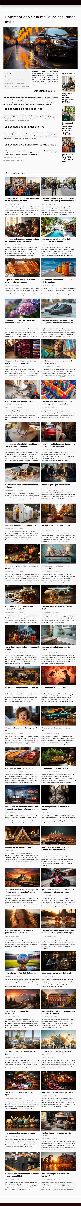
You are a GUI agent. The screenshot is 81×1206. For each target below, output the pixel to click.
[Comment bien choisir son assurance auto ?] (58, 716)
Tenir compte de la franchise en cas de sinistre (16, 86)
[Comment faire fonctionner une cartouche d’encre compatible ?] (22, 1161)
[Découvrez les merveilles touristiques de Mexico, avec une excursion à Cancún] (22, 878)
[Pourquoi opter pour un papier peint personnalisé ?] (58, 554)
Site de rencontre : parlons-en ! (53, 688)
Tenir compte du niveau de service (13, 80)
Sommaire (9, 73)
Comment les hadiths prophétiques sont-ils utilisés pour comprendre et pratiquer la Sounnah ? (58, 932)
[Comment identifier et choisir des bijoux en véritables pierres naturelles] (22, 432)
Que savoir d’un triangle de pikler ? (19, 847)
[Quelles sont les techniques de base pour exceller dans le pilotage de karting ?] (58, 878)
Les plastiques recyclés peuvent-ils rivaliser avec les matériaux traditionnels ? (68, 98)
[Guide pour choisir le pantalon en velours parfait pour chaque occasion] (22, 349)
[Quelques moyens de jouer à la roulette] (58, 1080)
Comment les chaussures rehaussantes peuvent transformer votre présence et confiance (57, 322)
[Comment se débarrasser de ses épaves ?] (22, 675)
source (46, 101)
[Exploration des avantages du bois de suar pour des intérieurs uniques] (22, 267)
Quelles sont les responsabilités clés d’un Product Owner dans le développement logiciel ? (21, 809)
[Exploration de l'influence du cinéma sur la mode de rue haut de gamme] (58, 432)
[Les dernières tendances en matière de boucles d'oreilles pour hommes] (58, 349)
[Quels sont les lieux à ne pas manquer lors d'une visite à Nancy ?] (58, 999)
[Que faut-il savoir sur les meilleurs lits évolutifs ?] (58, 1121)
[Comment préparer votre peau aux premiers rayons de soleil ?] (22, 918)
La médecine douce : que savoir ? (54, 768)
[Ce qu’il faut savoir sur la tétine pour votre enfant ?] (22, 716)
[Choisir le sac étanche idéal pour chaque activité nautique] (58, 267)
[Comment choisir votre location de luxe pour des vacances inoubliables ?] (58, 227)
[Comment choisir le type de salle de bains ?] (58, 635)
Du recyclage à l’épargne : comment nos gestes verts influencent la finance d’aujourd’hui (67, 128)
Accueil (5, 9)
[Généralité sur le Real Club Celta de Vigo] (22, 961)
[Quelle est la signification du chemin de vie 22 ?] (22, 999)
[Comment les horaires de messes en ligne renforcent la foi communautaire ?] (22, 227)
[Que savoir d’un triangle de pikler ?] (22, 835)
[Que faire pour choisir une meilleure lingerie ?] (58, 794)
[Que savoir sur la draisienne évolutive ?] (22, 1121)
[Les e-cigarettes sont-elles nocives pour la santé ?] (22, 635)
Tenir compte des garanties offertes (14, 83)
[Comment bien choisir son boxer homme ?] (22, 756)
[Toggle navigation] (4, 2)
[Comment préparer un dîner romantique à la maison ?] (22, 554)
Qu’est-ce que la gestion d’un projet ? (56, 485)
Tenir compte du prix (9, 76)
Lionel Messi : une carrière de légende (56, 973)
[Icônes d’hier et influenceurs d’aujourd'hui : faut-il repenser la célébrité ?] (68, 144)
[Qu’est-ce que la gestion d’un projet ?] (58, 472)
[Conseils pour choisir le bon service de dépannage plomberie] (22, 389)
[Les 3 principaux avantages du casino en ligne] (22, 1080)
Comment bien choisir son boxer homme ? (22, 768)
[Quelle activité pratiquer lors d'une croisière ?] (58, 1161)
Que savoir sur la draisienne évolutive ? (20, 1133)
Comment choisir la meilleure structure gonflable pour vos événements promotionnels (56, 404)
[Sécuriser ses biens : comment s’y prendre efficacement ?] (22, 472)
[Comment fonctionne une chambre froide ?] (22, 513)
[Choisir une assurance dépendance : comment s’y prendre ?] (22, 594)
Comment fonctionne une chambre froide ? (22, 525)
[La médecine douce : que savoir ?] (58, 756)
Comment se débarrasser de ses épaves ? (22, 688)
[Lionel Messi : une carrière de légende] (58, 961)
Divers (10, 9)
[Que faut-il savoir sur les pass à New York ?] (58, 513)
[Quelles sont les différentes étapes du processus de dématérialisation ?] (58, 835)
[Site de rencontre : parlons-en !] (58, 675)
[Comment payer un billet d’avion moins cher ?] (58, 594)
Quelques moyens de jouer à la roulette (57, 1092)
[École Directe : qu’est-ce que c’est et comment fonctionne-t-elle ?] (58, 1040)
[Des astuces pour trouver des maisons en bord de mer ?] (22, 1040)
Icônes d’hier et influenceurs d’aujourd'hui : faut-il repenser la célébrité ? (68, 157)
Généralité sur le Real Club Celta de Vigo (21, 973)
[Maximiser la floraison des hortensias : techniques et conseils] (22, 308)
